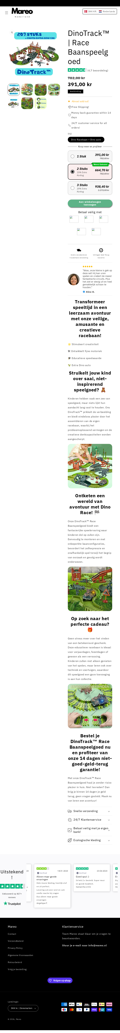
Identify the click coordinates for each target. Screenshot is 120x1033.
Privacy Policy (15, 948)
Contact (12, 934)
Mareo (18, 1019)
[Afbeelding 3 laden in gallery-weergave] (41, 90)
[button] (6, 12)
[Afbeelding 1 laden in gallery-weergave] (14, 90)
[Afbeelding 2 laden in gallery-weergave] (27, 90)
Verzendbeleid (16, 941)
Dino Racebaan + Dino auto (86, 139)
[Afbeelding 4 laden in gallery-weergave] (54, 90)
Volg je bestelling (17, 969)
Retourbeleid (15, 962)
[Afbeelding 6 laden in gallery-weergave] (27, 103)
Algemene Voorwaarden (20, 955)
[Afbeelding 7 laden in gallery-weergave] (41, 103)
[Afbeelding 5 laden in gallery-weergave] (14, 103)
